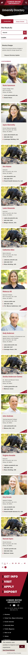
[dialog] (14, 646)
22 (12, 563)
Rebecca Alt (7, 291)
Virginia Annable (9, 455)
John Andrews (8, 416)
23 (15, 563)
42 (24, 563)
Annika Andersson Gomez (12, 376)
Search (5, 32)
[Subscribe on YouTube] (14, 605)
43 (2, 567)
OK (22, 646)
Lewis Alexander (9, 208)
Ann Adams (7, 166)
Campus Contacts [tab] (20, 21)
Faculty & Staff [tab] (7, 21)
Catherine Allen (8, 249)
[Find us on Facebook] (10, 605)
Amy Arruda (7, 497)
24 (19, 563)
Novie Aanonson (9, 85)
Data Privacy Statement (9, 650)
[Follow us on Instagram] (18, 605)
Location (3, 37)
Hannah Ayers (8, 538)
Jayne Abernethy (9, 124)
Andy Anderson (8, 333)
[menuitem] (14, 576)
